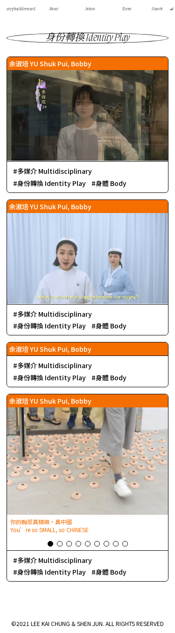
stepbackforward (21, 9)
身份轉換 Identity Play (51, 183)
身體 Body (111, 183)
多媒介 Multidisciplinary (54, 171)
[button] (50, 544)
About (53, 9)
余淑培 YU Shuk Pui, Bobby (50, 63)
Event (126, 9)
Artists (90, 9)
